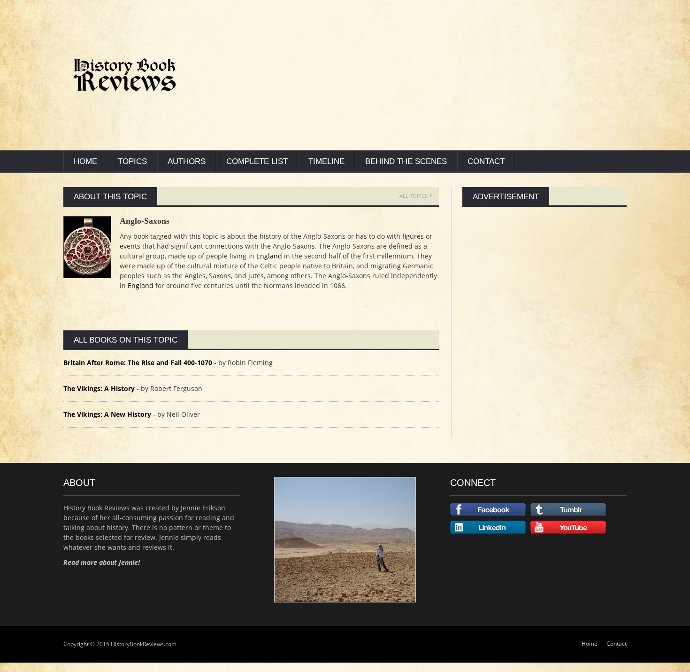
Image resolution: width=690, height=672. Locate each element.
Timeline (326, 161)
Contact (486, 161)
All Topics (413, 195)
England (269, 255)
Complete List (257, 161)
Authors (187, 161)
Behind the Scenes (406, 161)
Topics (132, 161)
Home (85, 161)
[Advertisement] (446, 75)
